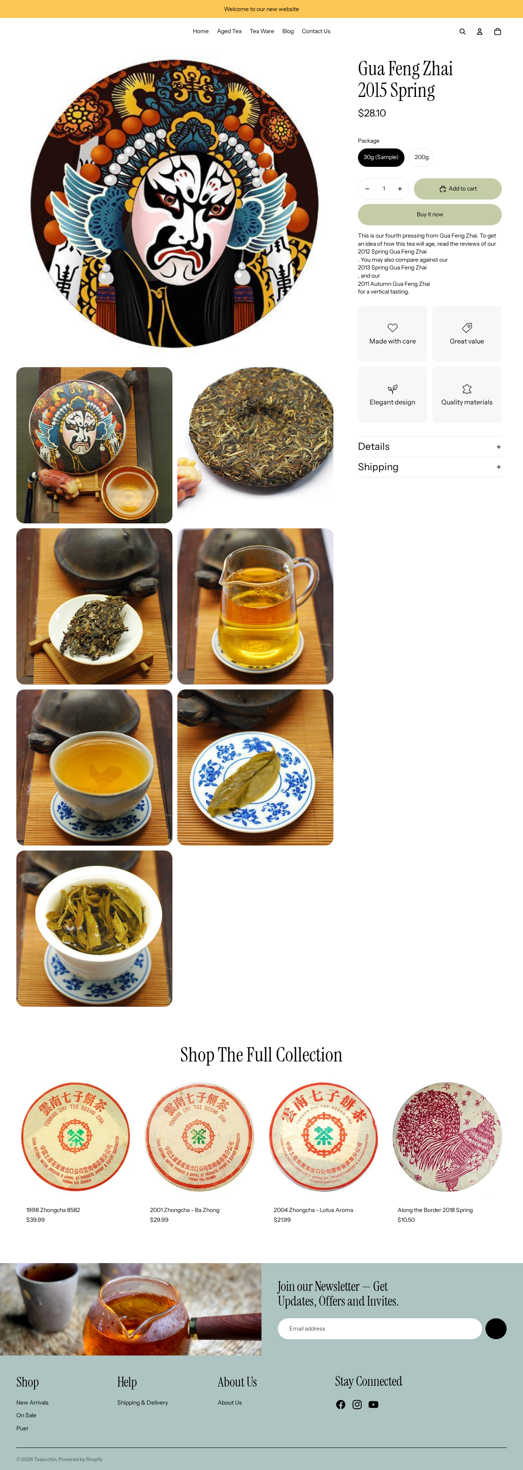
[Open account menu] (480, 31)
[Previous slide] (28, 1137)
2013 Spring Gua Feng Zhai (392, 268)
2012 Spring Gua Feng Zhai (392, 252)
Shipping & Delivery (142, 1402)
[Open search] (463, 31)
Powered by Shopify (80, 1459)
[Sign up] (496, 1329)
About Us (230, 1402)
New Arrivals (32, 1402)
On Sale (26, 1415)
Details (373, 446)
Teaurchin (45, 1459)
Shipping (378, 467)
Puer (22, 1428)
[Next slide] (123, 1137)
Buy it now (430, 214)
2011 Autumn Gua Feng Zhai (394, 283)
